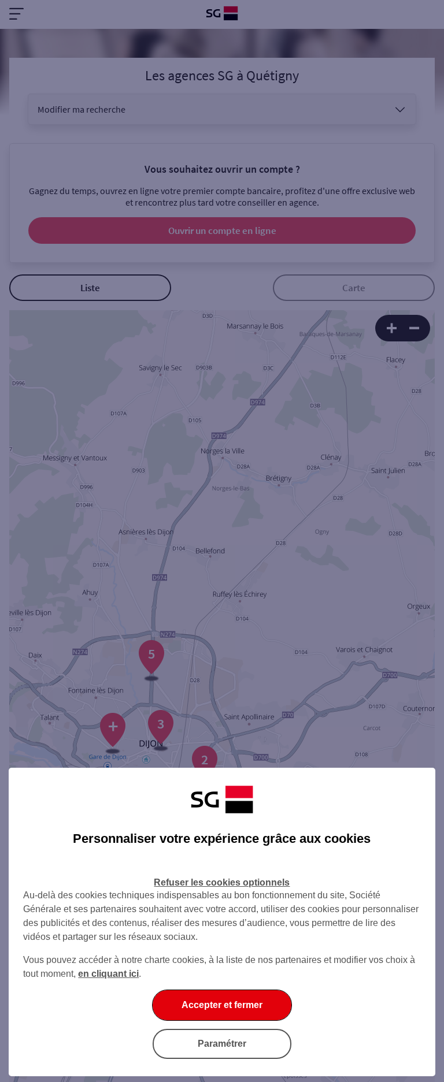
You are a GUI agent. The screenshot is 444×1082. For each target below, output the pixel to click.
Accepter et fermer (222, 1005)
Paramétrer (222, 1043)
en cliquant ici (108, 974)
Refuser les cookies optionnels (222, 882)
